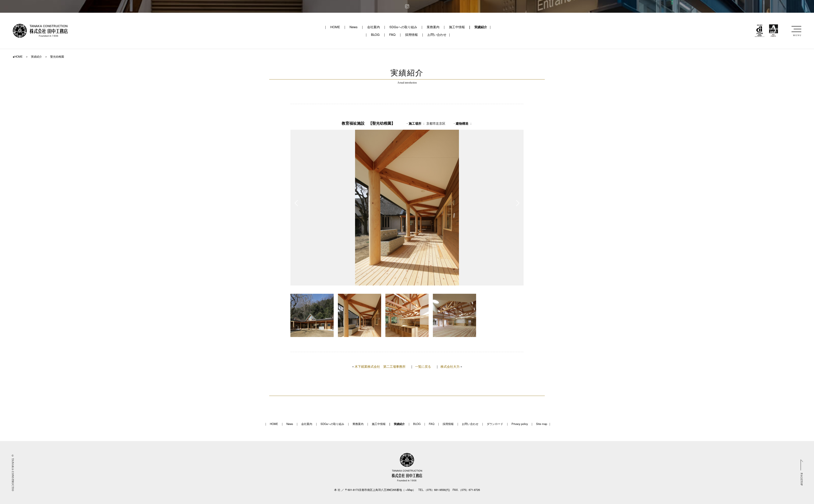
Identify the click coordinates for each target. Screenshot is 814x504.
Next (517, 203)
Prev (296, 203)
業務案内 (433, 27)
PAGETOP (801, 479)
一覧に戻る (423, 366)
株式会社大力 (450, 366)
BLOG (375, 34)
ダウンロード (495, 424)
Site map (541, 424)
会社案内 (373, 27)
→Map (409, 490)
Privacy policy (520, 424)
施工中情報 (457, 27)
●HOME (18, 56)
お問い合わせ (436, 34)
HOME (335, 27)
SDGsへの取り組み (403, 27)
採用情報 (411, 34)
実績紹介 (480, 27)
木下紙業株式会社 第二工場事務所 (380, 366)
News (354, 27)
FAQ (392, 34)
